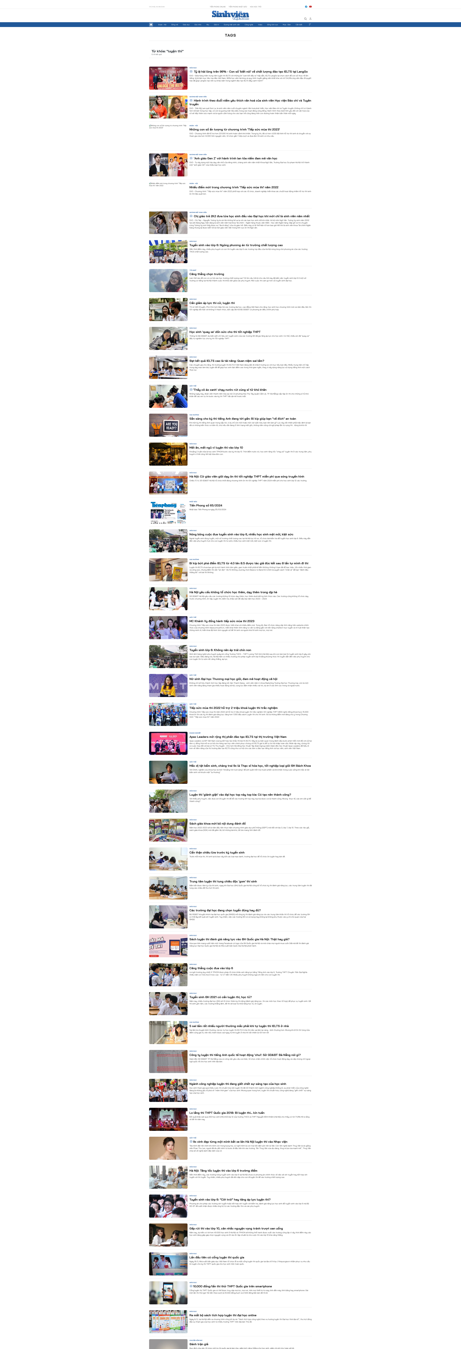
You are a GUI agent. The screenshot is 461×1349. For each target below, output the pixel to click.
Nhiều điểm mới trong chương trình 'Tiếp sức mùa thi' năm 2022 (233, 187)
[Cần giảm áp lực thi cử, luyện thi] (168, 309)
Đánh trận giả (198, 1344)
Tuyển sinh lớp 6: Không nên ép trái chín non (220, 650)
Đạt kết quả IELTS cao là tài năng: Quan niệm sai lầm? (226, 361)
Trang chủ (151, 25)
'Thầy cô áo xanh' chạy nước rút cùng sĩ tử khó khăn (230, 389)
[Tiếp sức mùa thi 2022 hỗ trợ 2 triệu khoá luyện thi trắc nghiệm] (168, 714)
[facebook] (306, 7)
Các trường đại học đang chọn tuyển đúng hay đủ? (225, 910)
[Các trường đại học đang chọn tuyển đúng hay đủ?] (168, 916)
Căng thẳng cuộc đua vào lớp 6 (211, 968)
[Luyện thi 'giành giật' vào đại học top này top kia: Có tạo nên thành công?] (168, 801)
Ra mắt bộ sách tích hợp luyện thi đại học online (222, 1315)
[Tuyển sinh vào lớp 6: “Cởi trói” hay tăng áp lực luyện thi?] (168, 1206)
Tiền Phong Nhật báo (238, 7)
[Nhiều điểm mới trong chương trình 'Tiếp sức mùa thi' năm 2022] (168, 193)
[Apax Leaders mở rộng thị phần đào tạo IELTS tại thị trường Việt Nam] (168, 743)
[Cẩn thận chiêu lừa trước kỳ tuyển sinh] (168, 859)
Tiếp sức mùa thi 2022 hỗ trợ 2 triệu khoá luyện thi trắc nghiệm (233, 708)
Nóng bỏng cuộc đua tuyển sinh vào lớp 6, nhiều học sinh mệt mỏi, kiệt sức (241, 534)
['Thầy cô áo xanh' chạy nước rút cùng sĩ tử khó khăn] (168, 396)
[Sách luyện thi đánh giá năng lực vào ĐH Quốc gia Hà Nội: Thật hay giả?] (168, 945)
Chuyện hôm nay (196, 1340)
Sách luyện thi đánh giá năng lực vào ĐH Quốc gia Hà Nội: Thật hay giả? (239, 939)
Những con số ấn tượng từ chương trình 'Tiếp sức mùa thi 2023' (234, 129)
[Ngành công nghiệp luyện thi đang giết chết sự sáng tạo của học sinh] (168, 1090)
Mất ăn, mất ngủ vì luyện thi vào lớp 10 (216, 447)
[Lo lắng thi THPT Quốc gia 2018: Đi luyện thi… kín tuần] (168, 1119)
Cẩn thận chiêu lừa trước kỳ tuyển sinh (217, 852)
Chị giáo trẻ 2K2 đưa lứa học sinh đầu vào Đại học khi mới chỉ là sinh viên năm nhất (251, 216)
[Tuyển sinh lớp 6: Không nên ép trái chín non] (168, 656)
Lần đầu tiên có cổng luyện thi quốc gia (216, 1257)
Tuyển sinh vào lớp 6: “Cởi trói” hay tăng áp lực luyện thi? (230, 1199)
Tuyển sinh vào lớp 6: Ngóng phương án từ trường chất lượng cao (236, 245)
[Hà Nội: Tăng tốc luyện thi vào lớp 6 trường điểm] (168, 1177)
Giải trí (216, 25)
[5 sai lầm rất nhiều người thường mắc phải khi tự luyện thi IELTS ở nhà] (168, 1032)
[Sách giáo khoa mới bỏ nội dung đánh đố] (168, 830)
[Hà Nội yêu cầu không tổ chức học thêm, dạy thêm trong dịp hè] (168, 598)
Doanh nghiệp (195, 733)
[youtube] (310, 7)
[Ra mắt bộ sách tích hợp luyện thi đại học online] (168, 1321)
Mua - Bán (287, 25)
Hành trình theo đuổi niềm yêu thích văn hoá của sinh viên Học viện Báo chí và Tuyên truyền (250, 102)
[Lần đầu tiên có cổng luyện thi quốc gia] (168, 1263)
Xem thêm (310, 25)
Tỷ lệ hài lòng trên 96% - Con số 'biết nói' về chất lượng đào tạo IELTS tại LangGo (250, 71)
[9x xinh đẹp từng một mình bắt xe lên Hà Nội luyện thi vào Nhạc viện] (168, 1148)
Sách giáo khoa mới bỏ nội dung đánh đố (217, 823)
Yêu (207, 25)
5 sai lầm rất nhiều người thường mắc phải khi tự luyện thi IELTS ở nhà (239, 1026)
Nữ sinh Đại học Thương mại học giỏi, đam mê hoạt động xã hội (233, 679)
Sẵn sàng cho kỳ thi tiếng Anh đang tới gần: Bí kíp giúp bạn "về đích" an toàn (242, 418)
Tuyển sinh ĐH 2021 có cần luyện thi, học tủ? (220, 997)
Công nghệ (249, 25)
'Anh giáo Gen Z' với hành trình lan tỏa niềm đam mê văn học (235, 158)
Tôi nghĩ (192, 270)
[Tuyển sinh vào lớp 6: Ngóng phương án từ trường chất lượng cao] (168, 251)
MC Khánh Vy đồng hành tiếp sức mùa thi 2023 (221, 621)
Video (260, 25)
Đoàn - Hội (162, 25)
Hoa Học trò (255, 7)
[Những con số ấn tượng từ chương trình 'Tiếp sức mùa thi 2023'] (168, 135)
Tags (230, 35)
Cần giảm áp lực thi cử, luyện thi (212, 303)
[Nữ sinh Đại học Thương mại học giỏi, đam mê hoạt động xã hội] (168, 685)
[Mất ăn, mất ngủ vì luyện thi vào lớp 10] (168, 454)
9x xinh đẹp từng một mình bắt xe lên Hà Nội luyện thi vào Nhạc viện (240, 1141)
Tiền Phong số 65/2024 (205, 505)
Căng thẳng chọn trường (206, 274)
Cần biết (299, 25)
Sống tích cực (272, 25)
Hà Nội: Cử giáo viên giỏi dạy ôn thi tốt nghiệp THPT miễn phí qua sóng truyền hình (246, 476)
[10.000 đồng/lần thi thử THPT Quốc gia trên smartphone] (168, 1292)
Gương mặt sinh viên (232, 25)
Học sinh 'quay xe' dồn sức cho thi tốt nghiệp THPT (225, 332)
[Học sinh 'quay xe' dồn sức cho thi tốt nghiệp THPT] (168, 338)
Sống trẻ (174, 25)
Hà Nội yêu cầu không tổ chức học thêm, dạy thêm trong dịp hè (233, 592)
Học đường (194, 415)
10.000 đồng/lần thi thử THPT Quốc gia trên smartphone (232, 1286)
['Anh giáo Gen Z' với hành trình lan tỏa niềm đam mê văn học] (168, 164)
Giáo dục (186, 25)
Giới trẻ (192, 386)
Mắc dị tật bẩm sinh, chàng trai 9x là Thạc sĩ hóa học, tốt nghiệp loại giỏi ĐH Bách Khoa (250, 765)
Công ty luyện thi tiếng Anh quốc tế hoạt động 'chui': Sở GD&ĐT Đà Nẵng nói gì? (245, 1055)
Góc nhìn (197, 25)
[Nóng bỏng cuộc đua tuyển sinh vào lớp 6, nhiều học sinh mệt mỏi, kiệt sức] (168, 540)
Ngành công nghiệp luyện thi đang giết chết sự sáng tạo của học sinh (237, 1084)
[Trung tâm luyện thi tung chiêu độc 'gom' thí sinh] (168, 887)
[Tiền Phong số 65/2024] (168, 511)
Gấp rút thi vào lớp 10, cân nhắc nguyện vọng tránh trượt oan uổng (236, 1228)
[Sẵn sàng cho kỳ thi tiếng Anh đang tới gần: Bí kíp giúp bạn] (168, 425)
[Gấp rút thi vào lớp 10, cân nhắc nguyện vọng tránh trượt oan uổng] (168, 1235)
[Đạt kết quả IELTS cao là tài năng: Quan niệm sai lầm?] (168, 367)
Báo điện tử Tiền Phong (230, 15)
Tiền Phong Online (218, 7)
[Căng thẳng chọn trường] (168, 280)
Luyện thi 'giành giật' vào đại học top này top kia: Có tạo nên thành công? (240, 794)
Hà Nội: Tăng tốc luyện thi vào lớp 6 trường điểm (223, 1170)
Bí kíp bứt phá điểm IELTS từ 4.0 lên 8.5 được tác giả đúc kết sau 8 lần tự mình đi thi (248, 563)
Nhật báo (193, 501)
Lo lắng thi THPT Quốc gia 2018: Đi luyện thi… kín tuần (226, 1113)
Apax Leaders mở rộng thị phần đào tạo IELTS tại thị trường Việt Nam (238, 737)
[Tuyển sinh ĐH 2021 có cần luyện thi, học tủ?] (168, 1003)
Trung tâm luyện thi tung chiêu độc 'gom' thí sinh (223, 881)
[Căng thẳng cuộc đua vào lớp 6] (168, 974)
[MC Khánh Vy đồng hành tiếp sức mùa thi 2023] (168, 627)
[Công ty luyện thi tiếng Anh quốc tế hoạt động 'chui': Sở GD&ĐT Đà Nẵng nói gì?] (168, 1061)
